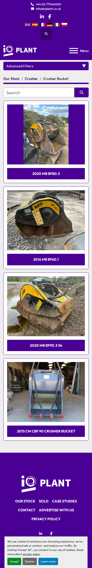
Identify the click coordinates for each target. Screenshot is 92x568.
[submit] (81, 92)
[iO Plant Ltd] (46, 483)
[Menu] (73, 50)
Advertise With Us (56, 510)
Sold (43, 501)
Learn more (48, 561)
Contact (26, 510)
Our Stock (25, 501)
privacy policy (31, 554)
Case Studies (64, 501)
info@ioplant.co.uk (48, 9)
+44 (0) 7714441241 (48, 4)
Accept (14, 561)
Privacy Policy (46, 519)
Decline (29, 561)
